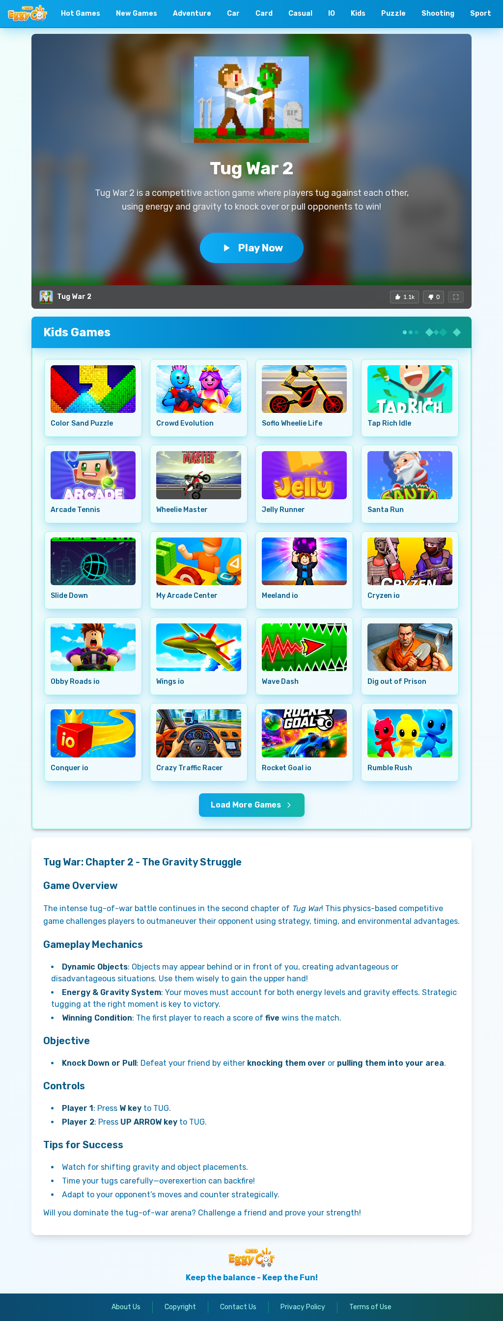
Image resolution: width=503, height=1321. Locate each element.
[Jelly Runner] (304, 475)
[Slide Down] (93, 561)
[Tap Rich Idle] (409, 389)
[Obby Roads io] (93, 647)
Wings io (170, 681)
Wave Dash (280, 681)
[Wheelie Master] (198, 475)
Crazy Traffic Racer (189, 768)
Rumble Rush (389, 768)
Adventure (192, 13)
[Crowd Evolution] (198, 389)
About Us (126, 1307)
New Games (136, 13)
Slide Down (69, 596)
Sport (480, 13)
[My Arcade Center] (198, 561)
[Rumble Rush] (409, 733)
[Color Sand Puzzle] (93, 389)
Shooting (437, 13)
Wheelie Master (182, 510)
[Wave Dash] (304, 647)
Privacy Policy (302, 1307)
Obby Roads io (75, 681)
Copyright (180, 1307)
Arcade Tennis (75, 510)
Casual (300, 13)
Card (264, 13)
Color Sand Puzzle (82, 423)
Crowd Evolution (185, 423)
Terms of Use (370, 1307)
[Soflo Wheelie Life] (304, 389)
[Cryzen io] (409, 561)
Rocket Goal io (286, 768)
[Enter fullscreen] (456, 297)
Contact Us (238, 1307)
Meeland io (280, 596)
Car (233, 13)
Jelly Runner (283, 510)
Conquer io (69, 768)
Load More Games (246, 804)
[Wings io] (198, 647)
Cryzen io (383, 596)
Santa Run (385, 510)
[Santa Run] (409, 475)
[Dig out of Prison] (409, 647)
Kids (358, 13)
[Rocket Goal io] (304, 733)
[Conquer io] (93, 733)
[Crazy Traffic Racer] (198, 733)
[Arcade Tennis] (93, 475)
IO (331, 13)
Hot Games (80, 13)
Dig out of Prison (396, 681)
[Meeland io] (304, 561)
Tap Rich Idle (389, 423)
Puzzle (393, 13)
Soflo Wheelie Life (292, 423)
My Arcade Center (187, 596)
